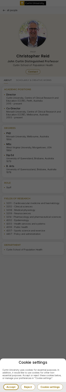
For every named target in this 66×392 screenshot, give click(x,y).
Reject (28, 386)
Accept (11, 386)
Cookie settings (50, 386)
